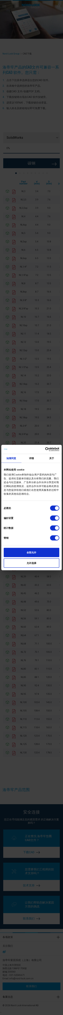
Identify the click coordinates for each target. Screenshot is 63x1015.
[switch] (54, 518)
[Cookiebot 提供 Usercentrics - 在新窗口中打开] (45, 449)
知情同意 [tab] (11, 458)
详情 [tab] (31, 458)
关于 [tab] (51, 458)
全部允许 (31, 552)
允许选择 (31, 562)
